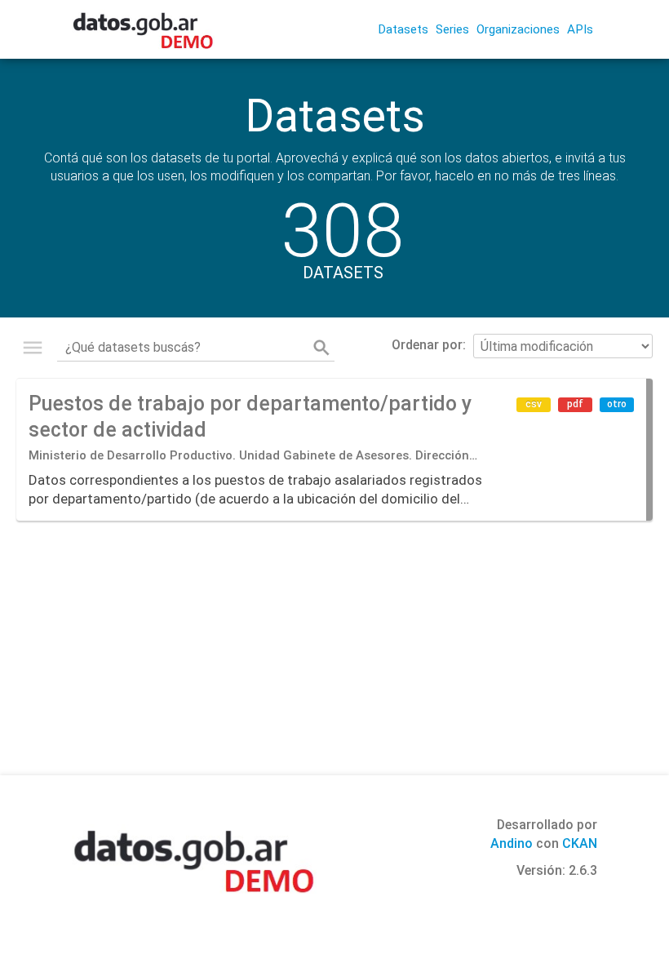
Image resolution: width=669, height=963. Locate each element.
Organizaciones (518, 29)
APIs (580, 29)
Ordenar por (427, 345)
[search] (321, 348)
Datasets (403, 29)
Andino (511, 843)
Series (452, 29)
